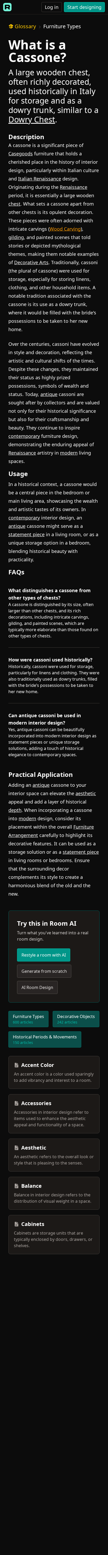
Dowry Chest (31, 119)
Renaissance (73, 187)
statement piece (26, 534)
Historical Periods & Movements (45, 1039)
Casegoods (20, 153)
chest (14, 204)
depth (14, 810)
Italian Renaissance (39, 179)
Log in (51, 7)
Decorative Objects (76, 1019)
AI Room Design (37, 987)
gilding (16, 237)
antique (48, 394)
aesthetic (85, 793)
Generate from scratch (44, 971)
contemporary (24, 436)
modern (69, 453)
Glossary (25, 26)
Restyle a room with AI (43, 955)
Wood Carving (65, 229)
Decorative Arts (31, 262)
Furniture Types (62, 26)
